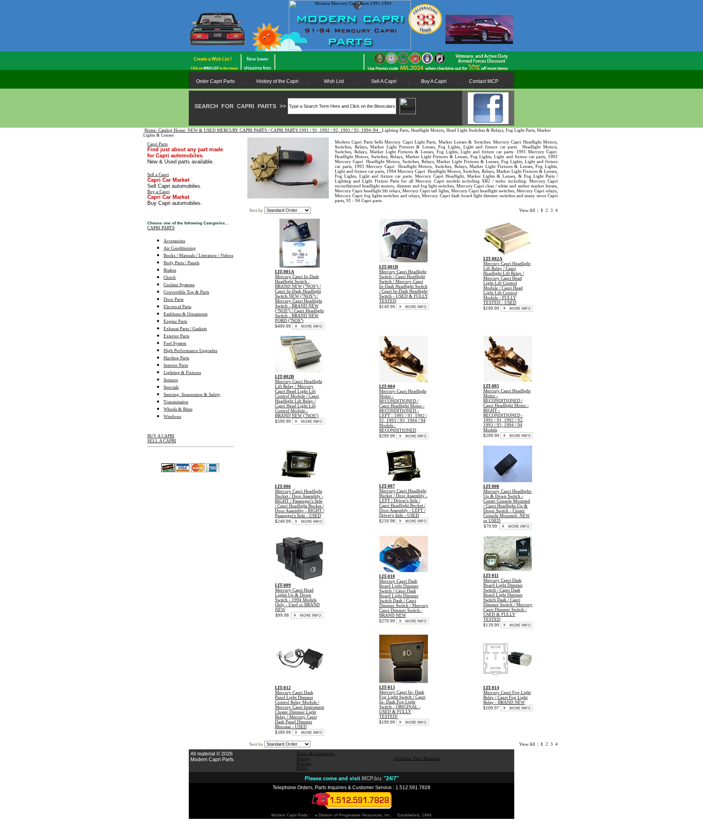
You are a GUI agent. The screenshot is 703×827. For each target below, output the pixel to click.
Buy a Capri (158, 191)
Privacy (304, 758)
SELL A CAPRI (161, 440)
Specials (171, 387)
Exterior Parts (176, 335)
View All (527, 210)
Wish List (334, 81)
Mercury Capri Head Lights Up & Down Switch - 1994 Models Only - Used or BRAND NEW (297, 600)
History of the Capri (277, 81)
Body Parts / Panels (181, 262)
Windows (172, 416)
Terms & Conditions (315, 753)
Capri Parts (157, 143)
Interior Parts (176, 365)
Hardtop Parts (176, 357)
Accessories (174, 240)
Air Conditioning (180, 248)
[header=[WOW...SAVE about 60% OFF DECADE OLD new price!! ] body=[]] (299, 480)
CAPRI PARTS (161, 227)
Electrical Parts (177, 306)
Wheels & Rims (178, 409)
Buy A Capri (434, 81)
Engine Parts (175, 321)
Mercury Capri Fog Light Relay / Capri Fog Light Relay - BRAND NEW (507, 697)
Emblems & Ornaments (185, 313)
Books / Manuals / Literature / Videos (198, 255)
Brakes (170, 270)
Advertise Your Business (416, 758)
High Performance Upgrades (190, 350)
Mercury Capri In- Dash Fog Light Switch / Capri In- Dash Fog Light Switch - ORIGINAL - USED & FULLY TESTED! (402, 704)
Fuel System (175, 343)
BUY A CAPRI (161, 435)
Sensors (171, 379)
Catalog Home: (173, 130)
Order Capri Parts (215, 81)
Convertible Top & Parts (186, 291)
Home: (151, 130)
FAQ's (302, 768)
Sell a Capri (158, 174)
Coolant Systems (179, 284)
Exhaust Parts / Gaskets (185, 328)
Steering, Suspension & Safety (192, 394)
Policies (304, 763)
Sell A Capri (384, 81)
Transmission (176, 401)
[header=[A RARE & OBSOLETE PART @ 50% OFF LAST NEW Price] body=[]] (507, 252)
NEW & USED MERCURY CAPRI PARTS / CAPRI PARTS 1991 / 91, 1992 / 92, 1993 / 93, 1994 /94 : (285, 130)
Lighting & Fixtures (182, 372)
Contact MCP (483, 81)
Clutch (170, 277)
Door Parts (173, 299)
